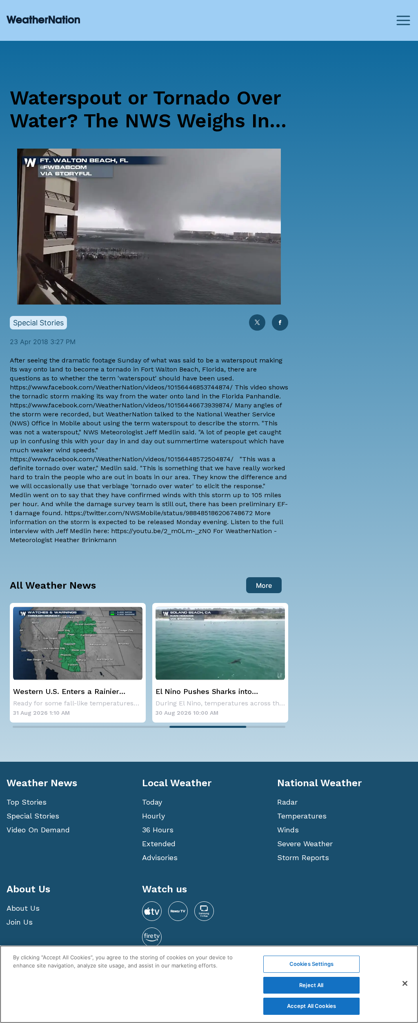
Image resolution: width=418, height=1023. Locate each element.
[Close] (405, 983)
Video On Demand (38, 829)
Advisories (160, 857)
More (264, 585)
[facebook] (280, 323)
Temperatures (302, 816)
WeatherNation (130, 414)
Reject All (311, 985)
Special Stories (33, 816)
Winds (288, 829)
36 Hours (157, 829)
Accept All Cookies (311, 1006)
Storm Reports (303, 857)
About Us (23, 908)
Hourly (153, 816)
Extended (159, 843)
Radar (287, 802)
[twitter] (257, 323)
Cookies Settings (311, 964)
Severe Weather (305, 843)
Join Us (20, 922)
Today (152, 802)
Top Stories (27, 802)
